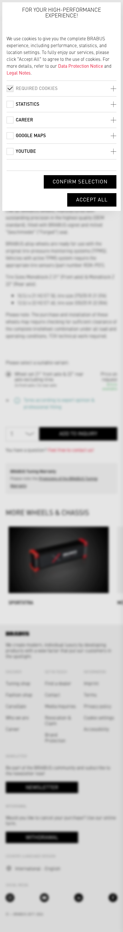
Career (24, 119)
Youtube (26, 151)
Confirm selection (80, 181)
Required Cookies (36, 88)
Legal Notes (19, 72)
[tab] (61, 88)
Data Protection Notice (80, 66)
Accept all (92, 199)
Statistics (27, 104)
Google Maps (31, 135)
